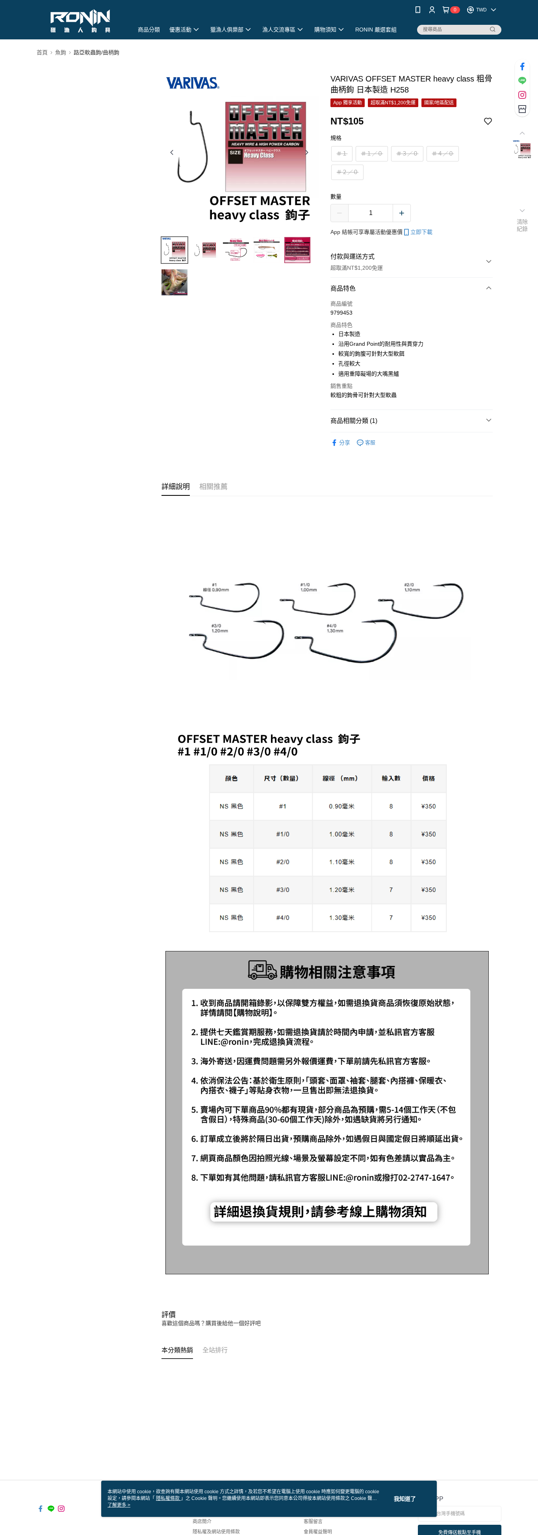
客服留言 (313, 1521)
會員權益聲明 (318, 1532)
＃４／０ (443, 153)
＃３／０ (407, 153)
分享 (344, 442)
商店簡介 (202, 1521)
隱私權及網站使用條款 (216, 1532)
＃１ (341, 153)
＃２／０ (347, 172)
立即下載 (421, 232)
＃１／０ (372, 153)
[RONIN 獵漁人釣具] (80, 20)
